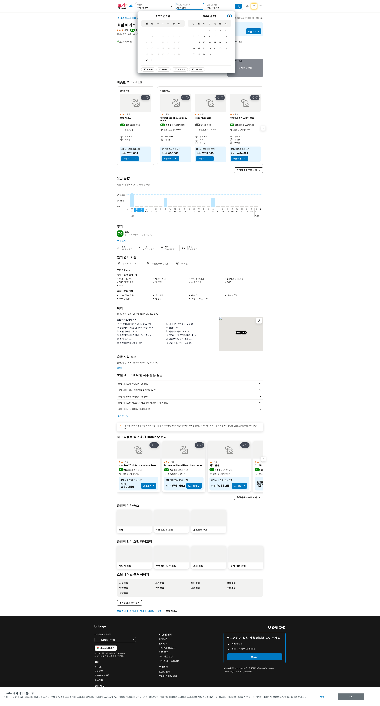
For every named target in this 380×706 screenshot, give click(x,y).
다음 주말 (198, 69)
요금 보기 (252, 31)
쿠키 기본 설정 (166, 656)
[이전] (128, 209)
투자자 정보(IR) (102, 675)
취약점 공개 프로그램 (169, 660)
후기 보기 (121, 240)
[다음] (229, 16)
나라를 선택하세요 (103, 634)
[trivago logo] (125, 6)
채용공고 (99, 671)
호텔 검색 (121, 611)
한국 (142, 611)
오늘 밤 (150, 69)
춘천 (160, 611)
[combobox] (155, 7)
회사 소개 (99, 666)
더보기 (120, 368)
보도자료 (99, 679)
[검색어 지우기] (171, 6)
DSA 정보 (163, 652)
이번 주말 (181, 69)
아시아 (133, 611)
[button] (245, 49)
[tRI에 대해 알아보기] (151, 234)
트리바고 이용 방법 (168, 676)
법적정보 (163, 643)
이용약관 (163, 639)
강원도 (151, 611)
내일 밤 (165, 69)
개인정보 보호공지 (167, 647)
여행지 (140, 5)
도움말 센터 (164, 671)
